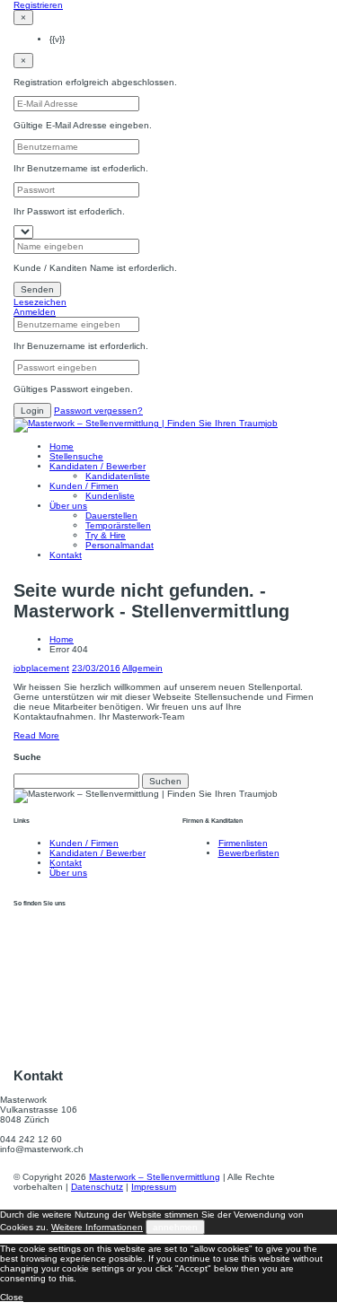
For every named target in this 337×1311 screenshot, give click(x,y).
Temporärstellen (118, 525)
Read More (36, 735)
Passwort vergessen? (98, 410)
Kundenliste (110, 496)
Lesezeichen (40, 302)
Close (11, 1297)
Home (61, 446)
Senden (37, 289)
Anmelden (34, 312)
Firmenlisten (243, 843)
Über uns (68, 506)
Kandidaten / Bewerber (97, 466)
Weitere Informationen (97, 1227)
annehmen (175, 1227)
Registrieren (38, 5)
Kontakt (65, 555)
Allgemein (142, 668)
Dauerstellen (111, 515)
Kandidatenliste (117, 476)
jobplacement (41, 668)
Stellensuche (76, 456)
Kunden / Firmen (84, 486)
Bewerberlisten (248, 853)
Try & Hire (105, 535)
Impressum (153, 1187)
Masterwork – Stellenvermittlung (154, 1177)
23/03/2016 (96, 668)
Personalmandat (119, 545)
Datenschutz (97, 1187)
